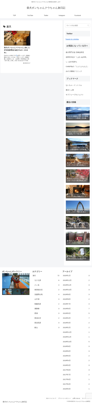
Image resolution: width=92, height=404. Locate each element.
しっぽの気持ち (71, 62)
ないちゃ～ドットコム (74, 85)
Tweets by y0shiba (72, 39)
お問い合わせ (76, 398)
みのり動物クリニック (74, 71)
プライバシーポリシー (64, 398)
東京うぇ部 (70, 90)
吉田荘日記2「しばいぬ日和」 (77, 57)
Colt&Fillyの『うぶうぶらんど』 (77, 66)
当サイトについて (51, 398)
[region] (15, 284)
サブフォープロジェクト (75, 95)
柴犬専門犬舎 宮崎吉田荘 (75, 52)
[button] (88, 25)
